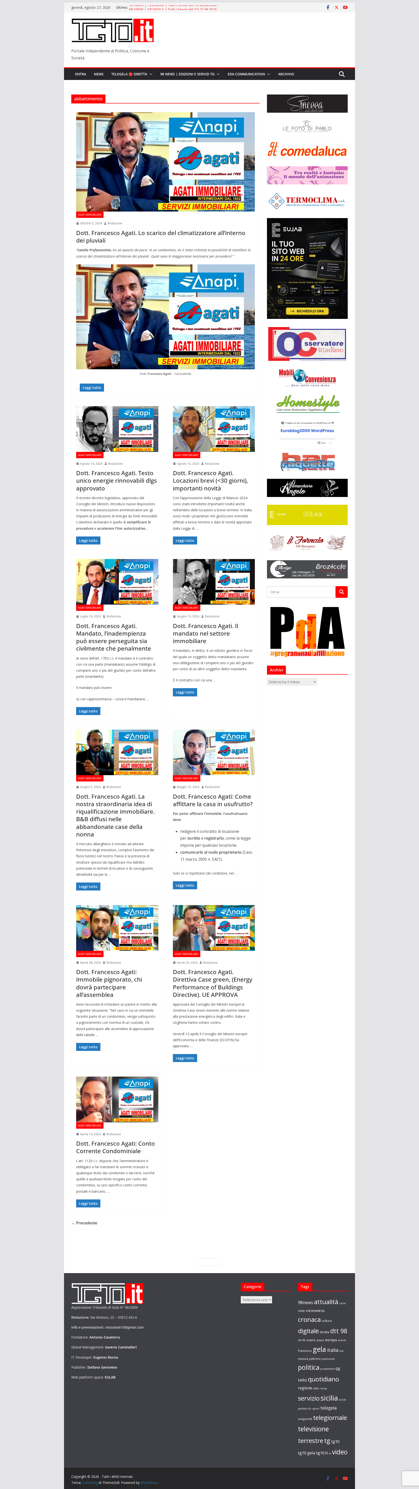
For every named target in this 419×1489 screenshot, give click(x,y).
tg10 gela (306, 1453)
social (342, 1399)
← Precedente (84, 1223)
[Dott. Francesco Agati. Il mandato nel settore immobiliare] (214, 582)
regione (305, 1388)
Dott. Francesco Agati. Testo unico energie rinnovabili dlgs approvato (116, 480)
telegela (328, 1408)
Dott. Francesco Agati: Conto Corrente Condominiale (115, 1147)
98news (305, 1302)
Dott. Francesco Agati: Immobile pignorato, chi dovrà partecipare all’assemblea (109, 983)
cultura (327, 1321)
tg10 (335, 1441)
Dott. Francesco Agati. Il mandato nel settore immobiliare (205, 633)
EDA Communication (246, 74)
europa (331, 1339)
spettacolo (304, 1408)
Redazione (115, 223)
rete (316, 1388)
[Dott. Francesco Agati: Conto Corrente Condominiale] (117, 1099)
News (99, 74)
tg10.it (322, 1453)
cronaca (309, 1319)
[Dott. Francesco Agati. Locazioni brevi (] (214, 429)
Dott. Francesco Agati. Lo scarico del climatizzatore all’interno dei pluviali (160, 236)
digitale (308, 1330)
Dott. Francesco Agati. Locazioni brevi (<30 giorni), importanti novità (210, 480)
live (341, 1351)
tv (330, 1453)
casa (342, 1303)
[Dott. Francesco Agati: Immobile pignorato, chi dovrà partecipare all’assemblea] (117, 928)
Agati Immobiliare (90, 214)
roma (323, 1388)
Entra (80, 74)
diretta (324, 1332)
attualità (326, 1301)
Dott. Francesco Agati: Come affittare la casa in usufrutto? (213, 800)
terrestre (310, 1440)
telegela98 (305, 1419)
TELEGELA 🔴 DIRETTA (129, 74)
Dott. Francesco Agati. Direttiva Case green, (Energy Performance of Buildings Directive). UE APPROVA (212, 983)
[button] (150, 74)
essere (310, 1340)
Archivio (286, 74)
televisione (313, 1429)
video (339, 1452)
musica (303, 1359)
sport (315, 1408)
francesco (305, 1351)
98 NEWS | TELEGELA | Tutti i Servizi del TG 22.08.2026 (173, 7)
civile (301, 1311)
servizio (309, 1398)
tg (327, 1440)
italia (332, 1350)
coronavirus (315, 1310)
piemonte (328, 1359)
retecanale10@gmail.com (124, 1327)
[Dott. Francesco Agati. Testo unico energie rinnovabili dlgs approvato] (117, 429)
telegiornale (330, 1417)
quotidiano (323, 1379)
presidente (327, 1369)
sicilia (329, 1398)
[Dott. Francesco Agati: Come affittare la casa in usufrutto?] (214, 752)
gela (319, 1349)
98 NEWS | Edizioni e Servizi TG (187, 74)
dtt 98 (338, 1331)
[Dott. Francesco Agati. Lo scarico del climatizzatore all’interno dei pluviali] (165, 162)
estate (320, 1340)
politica (308, 1367)
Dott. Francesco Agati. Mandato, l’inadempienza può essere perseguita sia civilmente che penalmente (113, 637)
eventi (342, 1340)
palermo (315, 1359)
